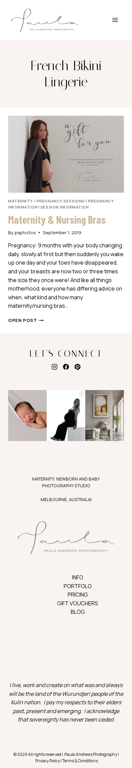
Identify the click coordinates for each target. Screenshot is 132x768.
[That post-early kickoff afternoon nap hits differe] (27, 415)
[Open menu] (115, 20)
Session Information (64, 207)
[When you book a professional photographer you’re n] (104, 415)
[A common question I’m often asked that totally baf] (66, 415)
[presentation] (66, 154)
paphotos (25, 232)
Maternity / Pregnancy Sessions (46, 200)
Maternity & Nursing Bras (57, 219)
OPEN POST (26, 320)
